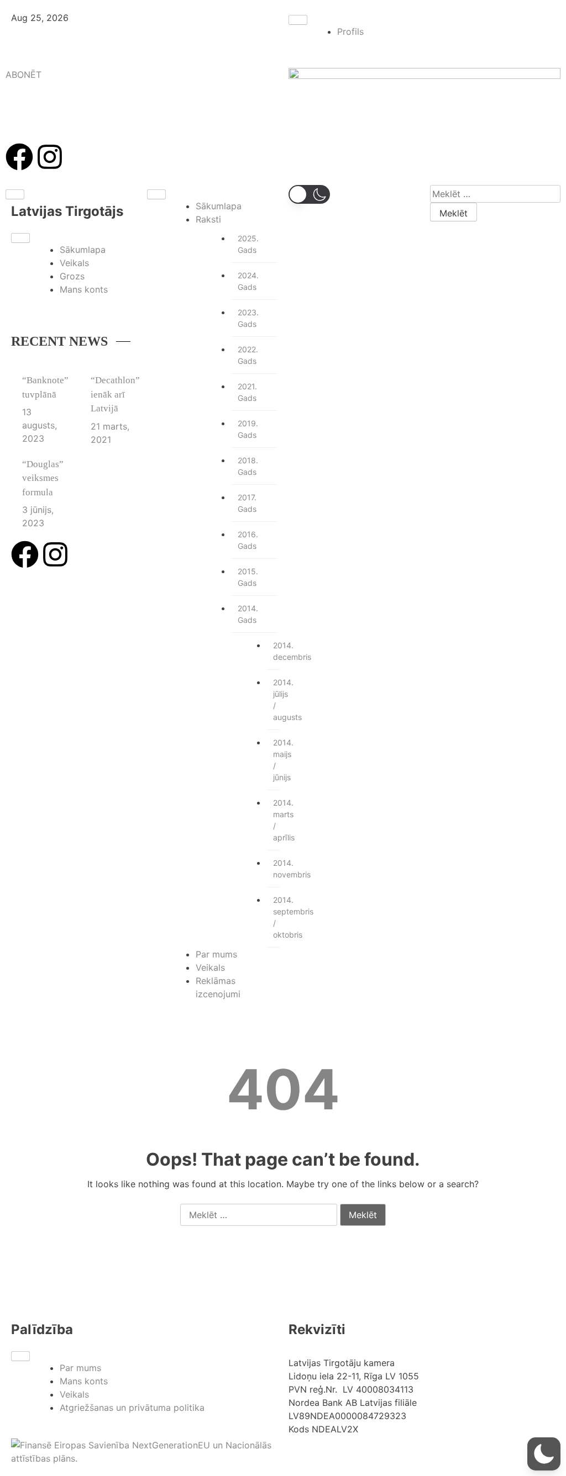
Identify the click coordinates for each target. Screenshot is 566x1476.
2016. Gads (248, 540)
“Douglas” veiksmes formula (43, 478)
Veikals (74, 262)
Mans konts (84, 289)
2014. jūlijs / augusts (276, 700)
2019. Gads (248, 429)
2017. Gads (247, 503)
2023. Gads (248, 318)
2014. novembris (276, 868)
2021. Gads (247, 392)
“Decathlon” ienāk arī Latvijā (115, 394)
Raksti (208, 219)
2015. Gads (248, 577)
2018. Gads (248, 466)
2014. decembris (276, 651)
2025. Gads (248, 244)
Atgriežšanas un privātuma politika (132, 1407)
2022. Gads (248, 355)
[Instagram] (50, 157)
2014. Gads (248, 614)
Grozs (72, 276)
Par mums (216, 954)
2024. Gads (248, 281)
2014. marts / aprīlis (276, 820)
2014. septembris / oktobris (276, 917)
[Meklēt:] (495, 194)
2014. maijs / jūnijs (276, 760)
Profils (350, 31)
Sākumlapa (83, 249)
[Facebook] (19, 157)
